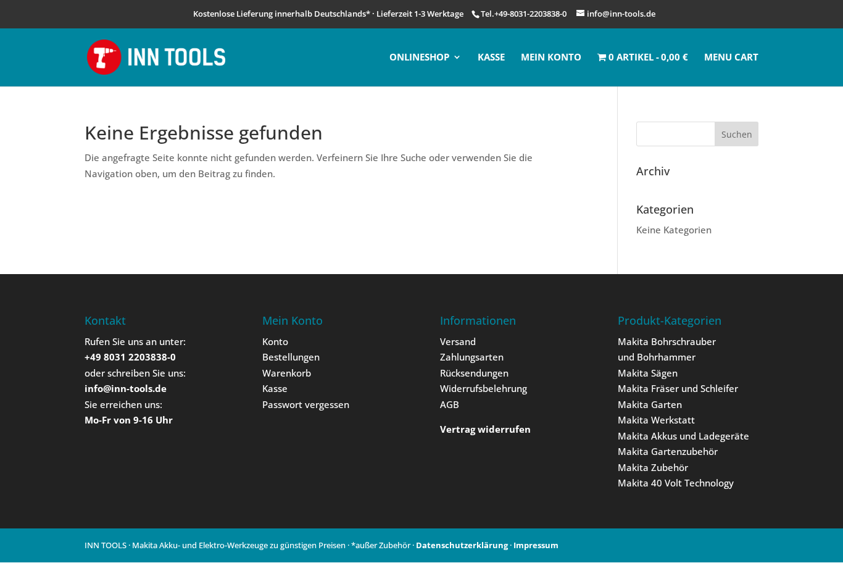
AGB (449, 404)
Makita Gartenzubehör (668, 451)
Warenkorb (286, 373)
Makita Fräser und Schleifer (678, 388)
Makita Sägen (648, 373)
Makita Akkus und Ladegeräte (683, 436)
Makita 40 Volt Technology (676, 483)
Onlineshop (419, 57)
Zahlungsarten (472, 357)
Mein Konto (551, 57)
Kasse (491, 57)
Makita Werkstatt (656, 420)
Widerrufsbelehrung (483, 388)
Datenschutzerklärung (462, 545)
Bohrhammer (666, 357)
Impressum (536, 545)
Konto (275, 341)
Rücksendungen (474, 373)
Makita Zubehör (653, 467)
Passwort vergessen (305, 404)
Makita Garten (650, 404)
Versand (458, 341)
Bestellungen (291, 357)
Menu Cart (731, 57)
